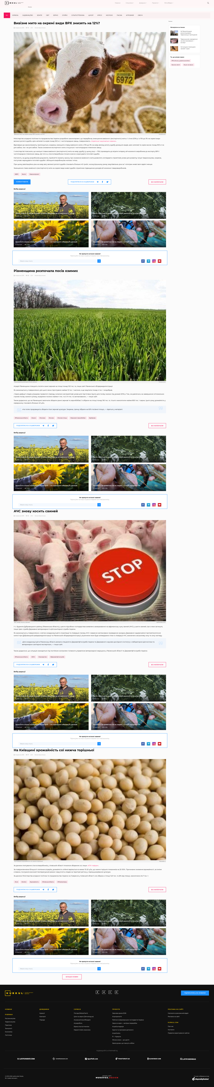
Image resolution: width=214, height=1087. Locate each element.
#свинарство (43, 657)
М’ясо (99, 15)
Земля (39, 15)
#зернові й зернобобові (78, 418)
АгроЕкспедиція (118, 1026)
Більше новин (72, 977)
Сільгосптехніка (77, 15)
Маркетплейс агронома (82, 1030)
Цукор (90, 15)
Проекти (155, 3)
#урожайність (34, 882)
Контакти (171, 1030)
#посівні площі (62, 418)
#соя (16, 882)
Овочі (140, 15)
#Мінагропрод (62, 882)
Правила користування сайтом (179, 1033)
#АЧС (33, 657)
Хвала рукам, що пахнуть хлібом (123, 1043)
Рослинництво (10, 1018)
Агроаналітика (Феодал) (82, 1020)
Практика (8, 1025)
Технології (8, 1028)
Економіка (8, 1032)
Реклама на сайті (174, 1016)
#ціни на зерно (188, 64)
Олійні (64, 15)
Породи (42, 1020)
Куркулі (42, 1013)
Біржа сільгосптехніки (81, 1026)
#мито (24, 174)
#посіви (51, 418)
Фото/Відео (168, 3)
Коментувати (22, 182)
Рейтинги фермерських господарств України (128, 1020)
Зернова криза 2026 (119, 1013)
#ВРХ (16, 174)
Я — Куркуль (116, 1036)
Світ (47, 15)
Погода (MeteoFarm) (81, 1013)
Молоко (109, 15)
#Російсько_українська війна (181, 60)
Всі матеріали (157, 182)
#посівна (42, 418)
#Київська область (48, 882)
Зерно (55, 15)
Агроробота (78, 1023)
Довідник (142, 3)
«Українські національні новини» (103, 141)
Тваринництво (10, 1022)
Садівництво (27, 15)
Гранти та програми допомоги (122, 1030)
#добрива (92, 418)
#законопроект (34, 174)
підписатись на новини (195, 993)
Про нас (170, 1026)
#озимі (34, 418)
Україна (15, 15)
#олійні (24, 882)
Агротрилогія (117, 1016)
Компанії (42, 1016)
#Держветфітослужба (57, 657)
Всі (7, 15)
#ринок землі (176, 64)
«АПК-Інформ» (93, 866)
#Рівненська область (21, 418)
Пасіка (119, 15)
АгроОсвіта (116, 1033)
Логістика (8, 1035)
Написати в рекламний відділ (178, 1013)
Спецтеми (129, 3)
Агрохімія (130, 15)
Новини (117, 3)
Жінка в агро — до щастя (120, 1040)
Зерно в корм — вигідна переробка (124, 1023)
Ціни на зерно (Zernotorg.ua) (84, 1016)
